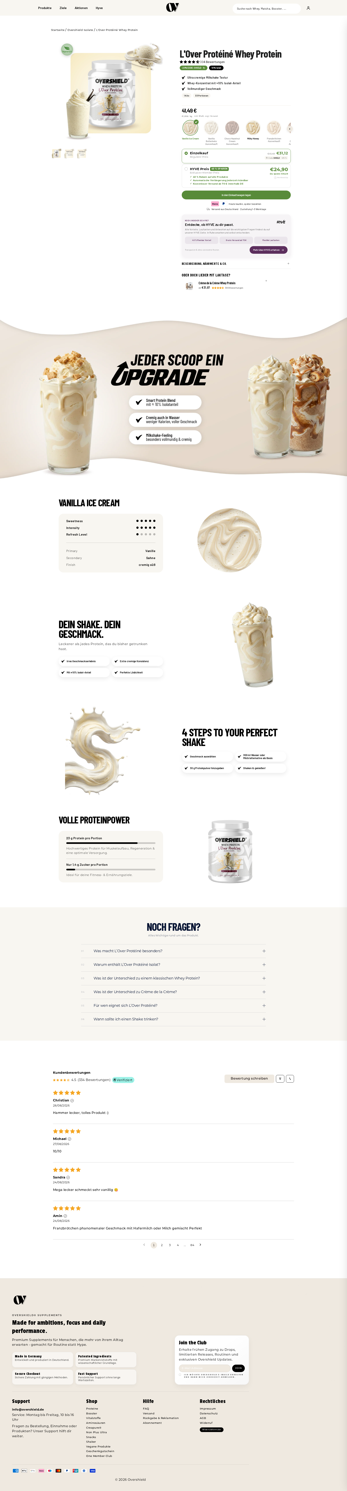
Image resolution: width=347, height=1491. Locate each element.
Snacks (91, 1437)
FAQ (146, 1409)
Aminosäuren (95, 1423)
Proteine (92, 1409)
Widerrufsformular (211, 1430)
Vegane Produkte (98, 1446)
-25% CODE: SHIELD (191, 68)
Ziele (63, 8)
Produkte (45, 8)
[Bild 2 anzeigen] (69, 153)
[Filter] (280, 1079)
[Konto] (308, 8)
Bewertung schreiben (249, 1078)
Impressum (208, 1409)
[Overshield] (173, 9)
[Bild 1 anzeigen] (56, 153)
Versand (148, 1413)
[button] (190, 62)
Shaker (91, 1442)
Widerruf (206, 1423)
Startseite (57, 30)
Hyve (99, 8)
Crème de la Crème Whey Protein (217, 283)
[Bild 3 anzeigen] (81, 153)
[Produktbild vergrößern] (110, 93)
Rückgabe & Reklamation (161, 1418)
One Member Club (99, 1456)
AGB (203, 1418)
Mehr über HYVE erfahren (266, 249)
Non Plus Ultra (96, 1432)
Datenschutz (209, 1413)
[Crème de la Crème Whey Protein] (189, 285)
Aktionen (81, 8)
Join (238, 1368)
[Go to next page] (201, 1245)
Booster (91, 1413)
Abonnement (152, 1423)
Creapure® (93, 1428)
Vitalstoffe (93, 1418)
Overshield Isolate (80, 30)
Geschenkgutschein (100, 1451)
